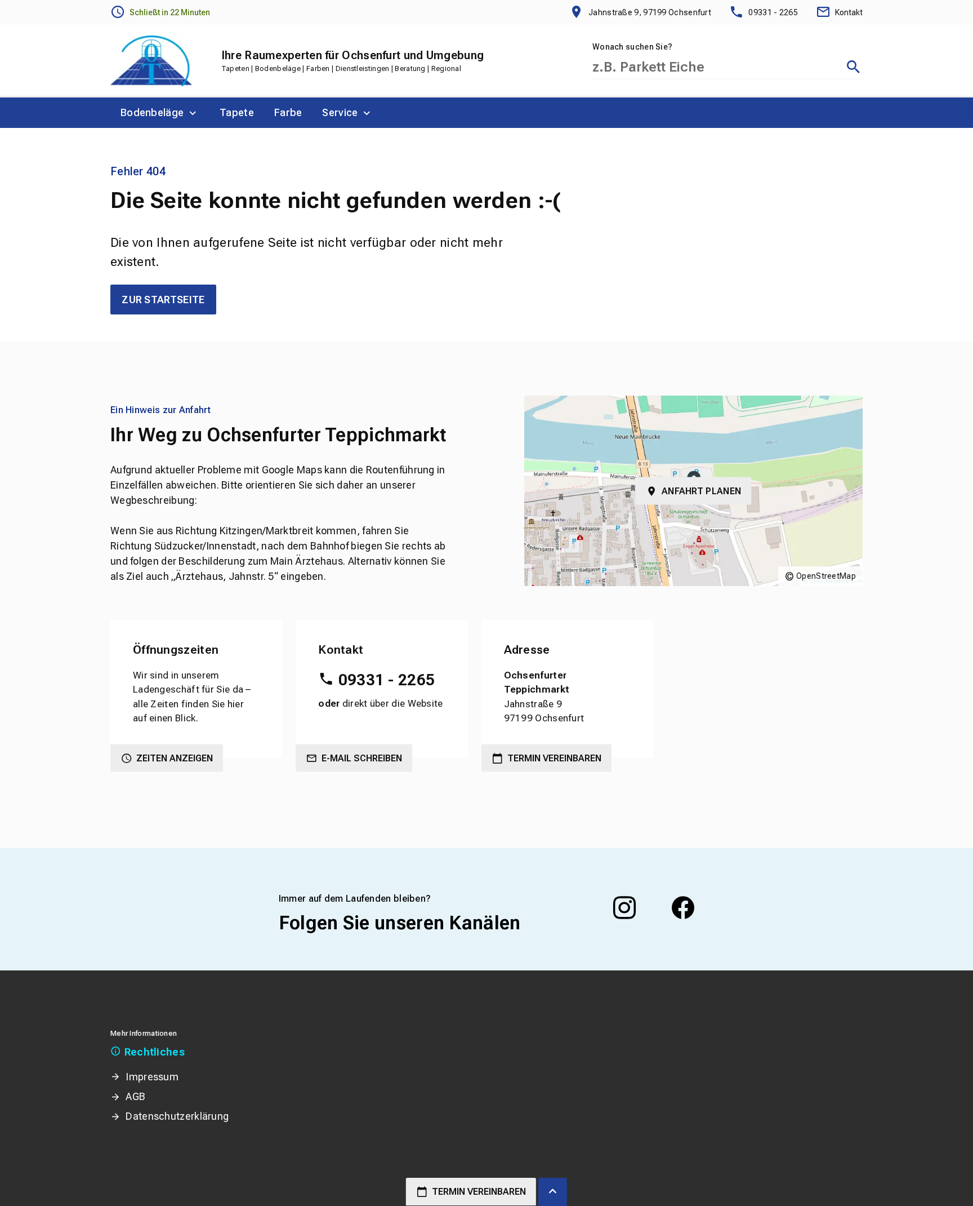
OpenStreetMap (826, 575)
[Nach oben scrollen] (552, 1192)
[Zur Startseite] (151, 61)
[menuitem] (159, 112)
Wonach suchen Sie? (632, 46)
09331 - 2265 (386, 680)
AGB (135, 1096)
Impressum (152, 1077)
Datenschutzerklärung (177, 1116)
